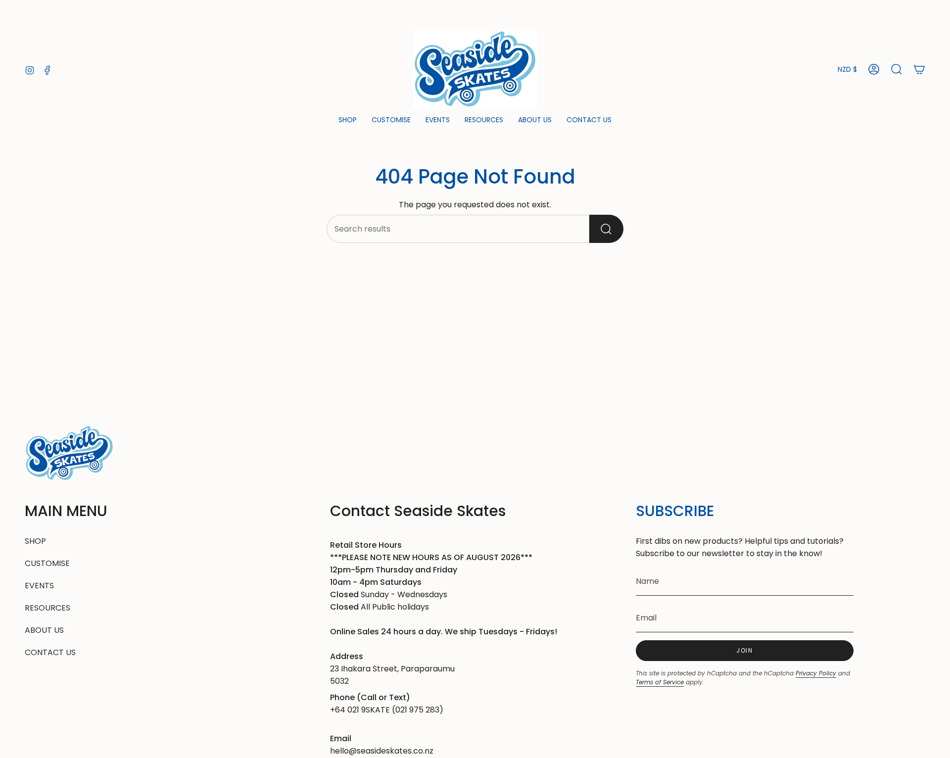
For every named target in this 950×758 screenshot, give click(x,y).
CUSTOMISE (47, 563)
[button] (347, 120)
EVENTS (39, 585)
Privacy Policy (816, 673)
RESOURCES (47, 608)
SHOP (35, 541)
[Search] (606, 229)
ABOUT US (44, 630)
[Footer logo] (69, 453)
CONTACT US (50, 652)
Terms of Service (660, 682)
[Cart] (919, 69)
